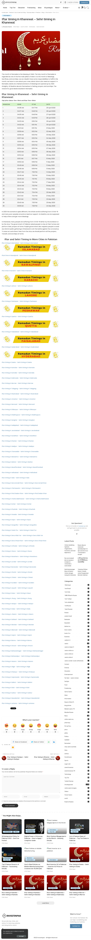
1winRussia (68, 605)
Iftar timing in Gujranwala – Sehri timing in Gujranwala (20, 677)
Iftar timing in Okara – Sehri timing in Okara (17, 551)
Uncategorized (69, 784)
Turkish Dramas (69, 781)
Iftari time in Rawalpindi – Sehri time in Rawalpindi (19, 255)
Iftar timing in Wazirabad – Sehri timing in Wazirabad (20, 394)
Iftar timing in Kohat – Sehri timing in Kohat (16, 504)
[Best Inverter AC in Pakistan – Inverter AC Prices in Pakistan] (57, 854)
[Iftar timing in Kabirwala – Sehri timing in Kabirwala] (57, 882)
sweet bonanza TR (70, 771)
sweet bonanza (69, 767)
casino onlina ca (69, 650)
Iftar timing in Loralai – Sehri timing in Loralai (17, 562)
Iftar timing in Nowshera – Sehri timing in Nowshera (19, 556)
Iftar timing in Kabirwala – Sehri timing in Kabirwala (19, 378)
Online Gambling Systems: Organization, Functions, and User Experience (70, 548)
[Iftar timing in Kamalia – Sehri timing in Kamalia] (34, 882)
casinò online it (69, 657)
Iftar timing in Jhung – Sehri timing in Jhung (17, 598)
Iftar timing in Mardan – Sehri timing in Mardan (18, 625)
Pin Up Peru (68, 726)
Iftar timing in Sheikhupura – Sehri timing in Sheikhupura (21, 415)
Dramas (67, 667)
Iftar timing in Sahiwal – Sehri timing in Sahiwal (18, 619)
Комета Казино (69, 802)
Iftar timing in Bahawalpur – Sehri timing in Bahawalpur (21, 656)
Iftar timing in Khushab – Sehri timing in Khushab (18, 509)
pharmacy (67, 722)
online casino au (69, 719)
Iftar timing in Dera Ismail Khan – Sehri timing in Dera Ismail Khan (24, 483)
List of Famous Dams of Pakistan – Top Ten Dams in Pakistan (79, 838)
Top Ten (67, 777)
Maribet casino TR (70, 709)
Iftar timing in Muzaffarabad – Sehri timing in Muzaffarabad (22, 467)
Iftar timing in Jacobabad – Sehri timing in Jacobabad (20, 430)
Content (67, 664)
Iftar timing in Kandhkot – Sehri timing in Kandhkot (19, 436)
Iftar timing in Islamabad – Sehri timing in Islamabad (20, 243)
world (66, 798)
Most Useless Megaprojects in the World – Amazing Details (56, 838)
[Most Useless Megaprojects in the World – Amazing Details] (57, 826)
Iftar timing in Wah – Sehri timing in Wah (15, 688)
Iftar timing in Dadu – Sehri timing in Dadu (16, 609)
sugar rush (67, 764)
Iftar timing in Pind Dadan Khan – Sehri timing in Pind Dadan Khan (24, 493)
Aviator (67, 612)
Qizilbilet (67, 740)
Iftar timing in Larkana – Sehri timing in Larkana (18, 703)
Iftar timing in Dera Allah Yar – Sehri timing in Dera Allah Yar (22, 535)
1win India (67, 592)
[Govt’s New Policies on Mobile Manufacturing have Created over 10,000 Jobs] (34, 854)
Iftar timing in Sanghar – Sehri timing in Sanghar (18, 420)
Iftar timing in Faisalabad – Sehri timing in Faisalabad (20, 332)
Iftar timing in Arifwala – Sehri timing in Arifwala (18, 546)
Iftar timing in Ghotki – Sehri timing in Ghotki (17, 572)
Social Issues (68, 757)
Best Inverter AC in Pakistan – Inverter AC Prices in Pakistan (56, 866)
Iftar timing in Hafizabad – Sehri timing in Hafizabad (19, 473)
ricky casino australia (70, 746)
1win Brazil (68, 588)
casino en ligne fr (69, 647)
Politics (67, 736)
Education (67, 671)
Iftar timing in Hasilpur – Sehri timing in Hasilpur (18, 446)
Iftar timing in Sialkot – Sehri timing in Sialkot (17, 682)
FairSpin (67, 681)
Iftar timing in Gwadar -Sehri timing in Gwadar (18, 514)
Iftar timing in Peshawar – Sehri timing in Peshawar (19, 301)
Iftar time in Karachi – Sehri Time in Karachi (17, 271)
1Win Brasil (68, 585)
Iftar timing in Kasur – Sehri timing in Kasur (16, 593)
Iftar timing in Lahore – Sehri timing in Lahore (17, 286)
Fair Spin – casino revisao (72, 678)
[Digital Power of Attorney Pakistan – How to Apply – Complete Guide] (34, 826)
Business (67, 636)
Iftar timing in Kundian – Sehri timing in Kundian (18, 583)
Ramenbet (67, 743)
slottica (67, 753)
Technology (68, 774)
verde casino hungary (71, 788)
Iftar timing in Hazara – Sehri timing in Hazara (17, 661)
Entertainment (69, 674)
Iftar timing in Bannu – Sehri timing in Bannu (17, 640)
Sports (66, 760)
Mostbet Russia (69, 712)
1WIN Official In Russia (71, 595)
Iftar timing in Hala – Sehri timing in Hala (15, 478)
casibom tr (67, 640)
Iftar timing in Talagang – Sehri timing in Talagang (19, 389)
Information (7, 15)
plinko (66, 733)
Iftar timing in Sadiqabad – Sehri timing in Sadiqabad (20, 425)
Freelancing (68, 688)
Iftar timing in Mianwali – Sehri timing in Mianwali (18, 630)
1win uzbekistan (69, 602)
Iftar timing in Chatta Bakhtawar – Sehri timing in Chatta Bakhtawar (25, 499)
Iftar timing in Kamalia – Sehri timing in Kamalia (18, 373)
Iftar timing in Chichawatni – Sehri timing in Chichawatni (21, 488)
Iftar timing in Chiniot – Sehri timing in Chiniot (17, 577)
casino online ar (69, 654)
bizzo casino (68, 630)
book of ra (67, 633)
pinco (66, 729)
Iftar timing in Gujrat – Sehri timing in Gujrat (17, 635)
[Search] (87, 7)
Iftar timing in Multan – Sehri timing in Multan (17, 462)
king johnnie (68, 705)
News (66, 716)
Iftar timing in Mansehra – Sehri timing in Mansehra (19, 457)
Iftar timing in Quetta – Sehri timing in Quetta (17, 316)
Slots (66, 750)
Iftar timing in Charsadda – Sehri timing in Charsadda (20, 451)
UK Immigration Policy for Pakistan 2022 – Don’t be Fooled (10, 838)
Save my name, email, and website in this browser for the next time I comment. (25, 801)
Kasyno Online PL (69, 702)
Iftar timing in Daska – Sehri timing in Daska (17, 362)
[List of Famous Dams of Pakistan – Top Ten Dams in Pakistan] (79, 826)
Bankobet (67, 619)
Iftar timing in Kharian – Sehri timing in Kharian (18, 441)
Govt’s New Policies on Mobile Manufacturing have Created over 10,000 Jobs (33, 866)
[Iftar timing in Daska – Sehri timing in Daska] (79, 854)
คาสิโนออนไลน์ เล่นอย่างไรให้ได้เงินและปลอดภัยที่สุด (83, 560)
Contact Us (84, 2)
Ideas (66, 695)
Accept (21, 936)
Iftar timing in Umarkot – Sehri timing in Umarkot (18, 399)
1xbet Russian (68, 609)
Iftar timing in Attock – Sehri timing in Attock (17, 646)
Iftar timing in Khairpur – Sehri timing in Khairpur (18, 672)
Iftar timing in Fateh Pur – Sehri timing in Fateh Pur (19, 530)
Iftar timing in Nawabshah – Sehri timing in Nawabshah (21, 698)
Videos (66, 791)
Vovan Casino (68, 795)
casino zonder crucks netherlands (74, 660)
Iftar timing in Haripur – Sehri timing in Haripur (17, 604)
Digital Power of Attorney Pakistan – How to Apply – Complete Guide (33, 838)
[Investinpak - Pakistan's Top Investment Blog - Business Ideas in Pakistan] (9, 2)
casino (66, 643)
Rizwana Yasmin (7, 26)
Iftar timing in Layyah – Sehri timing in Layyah (17, 588)
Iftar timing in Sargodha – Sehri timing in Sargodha (19, 525)
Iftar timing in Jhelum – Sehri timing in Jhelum (17, 614)
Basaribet (67, 623)
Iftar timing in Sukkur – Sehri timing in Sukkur (17, 693)
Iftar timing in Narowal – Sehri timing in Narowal (18, 404)
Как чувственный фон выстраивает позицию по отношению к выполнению (69, 561)
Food (66, 685)
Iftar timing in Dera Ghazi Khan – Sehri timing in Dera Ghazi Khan (24, 541)
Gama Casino (68, 691)
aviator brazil (68, 616)
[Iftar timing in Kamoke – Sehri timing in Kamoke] (12, 882)
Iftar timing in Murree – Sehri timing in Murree (17, 383)
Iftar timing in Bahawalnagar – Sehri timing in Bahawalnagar (22, 651)
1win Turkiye (68, 599)
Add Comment (40, 26)
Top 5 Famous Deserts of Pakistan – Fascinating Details (10, 866)
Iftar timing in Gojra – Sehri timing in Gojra (16, 520)
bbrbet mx (67, 626)
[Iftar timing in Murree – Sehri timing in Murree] (79, 882)
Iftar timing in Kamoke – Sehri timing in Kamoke (18, 368)
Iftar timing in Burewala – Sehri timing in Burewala (19, 567)
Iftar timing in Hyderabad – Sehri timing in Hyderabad (20, 347)
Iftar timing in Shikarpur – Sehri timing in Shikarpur (19, 409)
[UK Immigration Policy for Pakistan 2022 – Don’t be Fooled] (12, 826)
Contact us (81, 526)
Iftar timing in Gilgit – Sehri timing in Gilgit (16, 667)
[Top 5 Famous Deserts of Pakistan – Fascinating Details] (12, 854)
